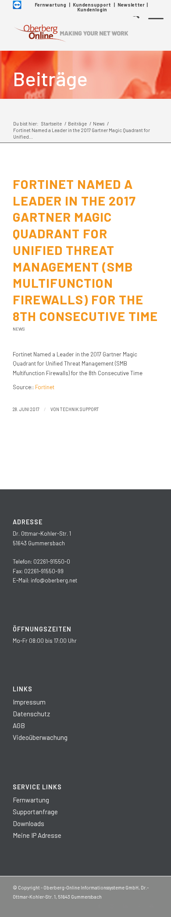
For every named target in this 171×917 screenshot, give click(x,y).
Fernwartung (50, 4)
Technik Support (79, 409)
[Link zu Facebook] (99, 906)
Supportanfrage (35, 812)
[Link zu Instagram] (112, 906)
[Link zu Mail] (151, 906)
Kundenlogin (92, 9)
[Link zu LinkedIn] (125, 906)
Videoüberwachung (40, 737)
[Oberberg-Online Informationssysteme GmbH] (71, 33)
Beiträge (50, 78)
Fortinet (44, 387)
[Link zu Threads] (138, 906)
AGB (19, 725)
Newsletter (131, 4)
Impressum (29, 702)
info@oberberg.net (54, 580)
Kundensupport (92, 4)
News (19, 328)
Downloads (28, 823)
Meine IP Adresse (37, 835)
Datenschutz (31, 714)
